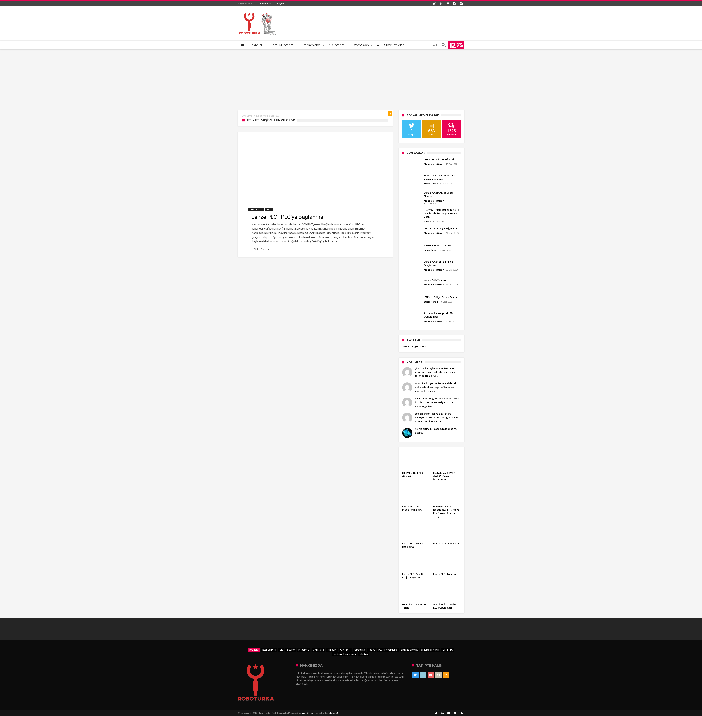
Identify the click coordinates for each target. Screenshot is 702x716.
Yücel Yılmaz (431, 183)
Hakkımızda (266, 3)
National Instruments (345, 654)
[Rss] (461, 3)
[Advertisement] (351, 77)
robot (372, 649)
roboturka (359, 649)
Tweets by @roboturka (414, 346)
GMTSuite (318, 649)
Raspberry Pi (269, 649)
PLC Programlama (387, 649)
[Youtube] (448, 3)
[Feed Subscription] (390, 113)
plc (281, 649)
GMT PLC (448, 649)
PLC (268, 209)
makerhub (303, 649)
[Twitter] (434, 3)
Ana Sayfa (247, 116)
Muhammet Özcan (434, 164)
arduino (290, 649)
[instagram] (455, 3)
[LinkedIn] (441, 3)
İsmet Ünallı (430, 250)
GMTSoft (345, 649)
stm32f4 (332, 649)
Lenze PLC (256, 209)
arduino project (409, 649)
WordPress (308, 712)
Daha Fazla (260, 249)
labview (364, 654)
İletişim (280, 3)
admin (427, 221)
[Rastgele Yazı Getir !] (434, 45)
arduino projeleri (430, 649)
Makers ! (333, 712)
